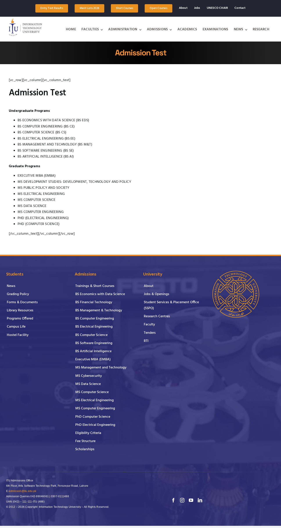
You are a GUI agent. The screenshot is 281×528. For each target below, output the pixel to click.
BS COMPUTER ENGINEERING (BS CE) (46, 126)
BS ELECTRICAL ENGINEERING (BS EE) (46, 139)
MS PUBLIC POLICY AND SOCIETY (43, 188)
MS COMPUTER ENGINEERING (41, 212)
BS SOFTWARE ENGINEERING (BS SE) (46, 151)
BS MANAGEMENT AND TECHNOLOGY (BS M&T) (55, 144)
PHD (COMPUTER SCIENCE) (38, 224)
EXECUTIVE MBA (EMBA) (37, 176)
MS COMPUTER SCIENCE (37, 200)
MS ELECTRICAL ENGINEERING (41, 194)
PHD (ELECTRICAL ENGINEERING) (43, 218)
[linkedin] (200, 500)
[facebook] (173, 500)
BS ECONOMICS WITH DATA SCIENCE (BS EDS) (53, 120)
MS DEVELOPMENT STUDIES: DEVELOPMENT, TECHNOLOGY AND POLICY (74, 182)
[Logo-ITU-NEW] (25, 27)
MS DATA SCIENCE (32, 206)
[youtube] (191, 500)
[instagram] (182, 500)
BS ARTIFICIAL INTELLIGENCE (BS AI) (46, 157)
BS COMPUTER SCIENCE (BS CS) (42, 132)
